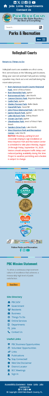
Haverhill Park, (14, 107)
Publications (17, 355)
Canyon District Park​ (17, 98)
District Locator (19, 366)
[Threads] (29, 2)
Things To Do (18, 317)
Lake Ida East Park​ (16, 115)
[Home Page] (6, 6)
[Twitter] (18, 2)
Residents (16, 309)
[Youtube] (34, 2)
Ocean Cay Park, (15, 118)
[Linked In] (15, 2)
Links (19, 6)
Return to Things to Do (13, 61)
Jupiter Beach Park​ (16, 112)
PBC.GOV (15, 302)
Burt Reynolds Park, (17, 92)
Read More (13, 284)
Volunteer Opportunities (23, 347)
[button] (40, 27)
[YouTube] (27, 250)
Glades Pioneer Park (17, 104)
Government (17, 305)
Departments (34, 6)
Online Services (19, 320)
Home (29, 384)
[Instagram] (22, 2)
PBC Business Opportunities (25, 344)
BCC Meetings (18, 370)
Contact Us (23, 10)
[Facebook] (26, 2)
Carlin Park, (13, 101)
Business (16, 313)
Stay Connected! (19, 359)
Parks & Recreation (24, 33)
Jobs (12, 6)
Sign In (14, 373)
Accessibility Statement (15, 384)
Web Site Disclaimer (21, 362)
